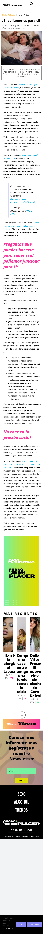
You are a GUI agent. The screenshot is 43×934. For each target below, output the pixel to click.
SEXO (21, 794)
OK (21, 924)
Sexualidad (8, 14)
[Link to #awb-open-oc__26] (39, 4)
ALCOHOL (21, 802)
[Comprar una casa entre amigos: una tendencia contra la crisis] (21, 634)
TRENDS (21, 810)
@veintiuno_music (18, 199)
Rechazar (35, 924)
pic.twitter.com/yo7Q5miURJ (23, 202)
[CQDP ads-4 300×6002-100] (21, 537)
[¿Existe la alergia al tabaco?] (8, 634)
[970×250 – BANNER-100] (21, 720)
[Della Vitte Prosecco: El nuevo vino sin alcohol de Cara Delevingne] (35, 634)
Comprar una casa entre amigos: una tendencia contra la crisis (26, 673)
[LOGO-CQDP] (12, 5)
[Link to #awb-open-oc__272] (31, 4)
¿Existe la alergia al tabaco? (10, 663)
